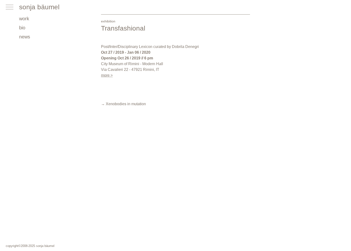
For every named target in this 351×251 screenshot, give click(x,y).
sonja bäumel (39, 7)
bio (22, 27)
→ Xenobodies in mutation (123, 104)
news (24, 36)
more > (107, 75)
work (24, 18)
